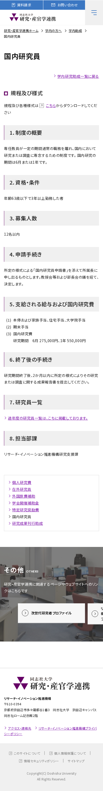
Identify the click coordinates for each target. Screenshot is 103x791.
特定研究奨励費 (25, 509)
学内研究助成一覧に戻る (78, 76)
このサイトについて (27, 753)
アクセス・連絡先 (19, 728)
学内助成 (75, 30)
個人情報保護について (70, 753)
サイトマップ (76, 761)
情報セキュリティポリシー (41, 761)
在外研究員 (21, 489)
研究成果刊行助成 (27, 523)
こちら (51, 105)
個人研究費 (21, 482)
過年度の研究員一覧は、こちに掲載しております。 (48, 418)
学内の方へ (53, 30)
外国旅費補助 (23, 496)
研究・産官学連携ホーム (21, 30)
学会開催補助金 (25, 503)
